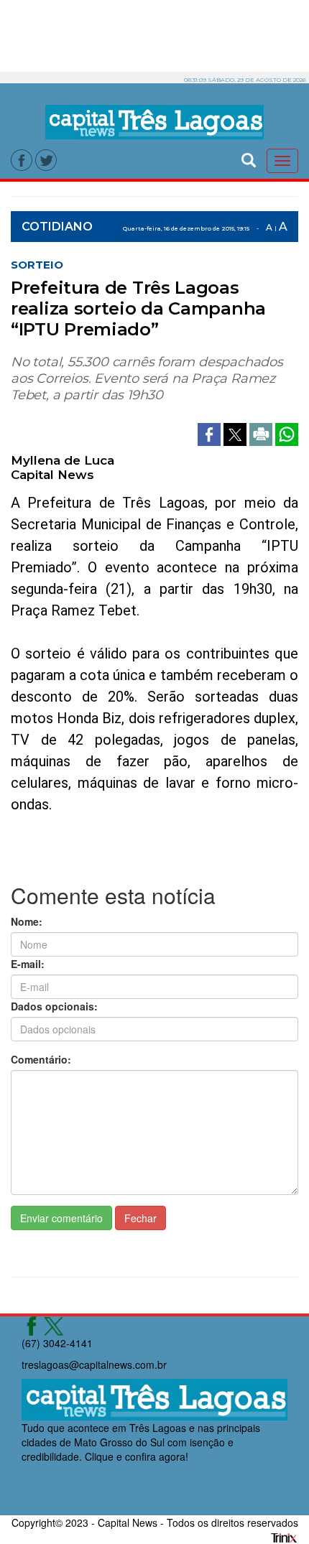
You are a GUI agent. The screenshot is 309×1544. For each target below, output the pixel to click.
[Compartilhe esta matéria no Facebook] (210, 432)
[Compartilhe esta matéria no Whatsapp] (286, 432)
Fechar (140, 1218)
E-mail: (28, 964)
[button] (248, 158)
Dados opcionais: (54, 1006)
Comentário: (41, 1059)
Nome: (26, 921)
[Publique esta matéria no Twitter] (236, 432)
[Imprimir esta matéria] (262, 432)
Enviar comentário (61, 1218)
